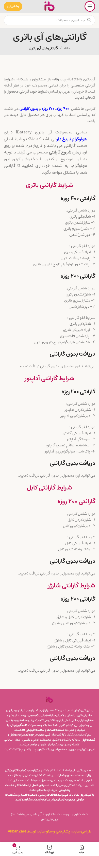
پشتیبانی (13, 6)
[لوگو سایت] (49, 6)
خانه (67, 48)
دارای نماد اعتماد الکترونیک (59, 770)
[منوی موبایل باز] (90, 6)
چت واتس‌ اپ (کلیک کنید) (20, 749)
